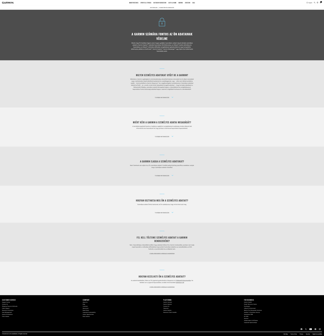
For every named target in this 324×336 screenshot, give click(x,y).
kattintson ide (180, 282)
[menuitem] (309, 2)
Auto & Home (172, 3)
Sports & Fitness (145, 3)
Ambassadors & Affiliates (251, 320)
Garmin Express (167, 304)
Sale (193, 3)
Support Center (6, 302)
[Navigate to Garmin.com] (8, 2)
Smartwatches (133, 3)
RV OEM (246, 316)
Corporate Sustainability (89, 312)
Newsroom (85, 308)
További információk (162, 97)
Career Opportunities (88, 314)
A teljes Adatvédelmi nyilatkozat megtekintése (162, 253)
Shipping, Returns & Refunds (9, 306)
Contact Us (5, 304)
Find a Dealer (5, 316)
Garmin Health (248, 302)
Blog (84, 304)
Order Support (5, 308)
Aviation (187, 3)
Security (308, 334)
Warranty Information (8, 310)
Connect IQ (166, 306)
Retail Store (86, 310)
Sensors (246, 318)
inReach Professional (250, 308)
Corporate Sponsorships (250, 322)
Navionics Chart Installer (170, 312)
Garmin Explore (167, 310)
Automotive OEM (248, 314)
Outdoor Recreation (159, 3)
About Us (85, 302)
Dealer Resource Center (250, 304)
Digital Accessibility (317, 334)
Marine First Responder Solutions (253, 310)
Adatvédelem (153, 7)
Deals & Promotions (7, 314)
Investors (85, 306)
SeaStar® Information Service (252, 312)
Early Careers (86, 316)
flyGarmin (166, 308)
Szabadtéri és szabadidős (166, 7)
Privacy (301, 334)
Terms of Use (293, 334)
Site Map (286, 334)
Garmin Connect (167, 302)
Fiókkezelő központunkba (183, 280)
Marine (181, 3)
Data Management (7, 312)
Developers (247, 306)
